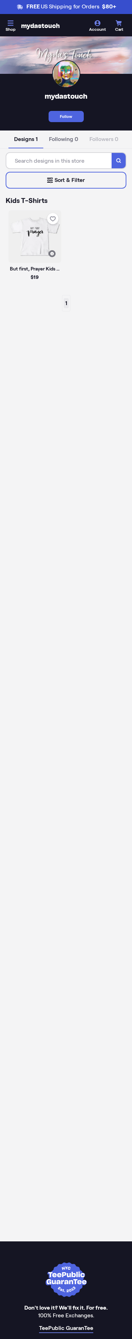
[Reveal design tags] (52, 253)
